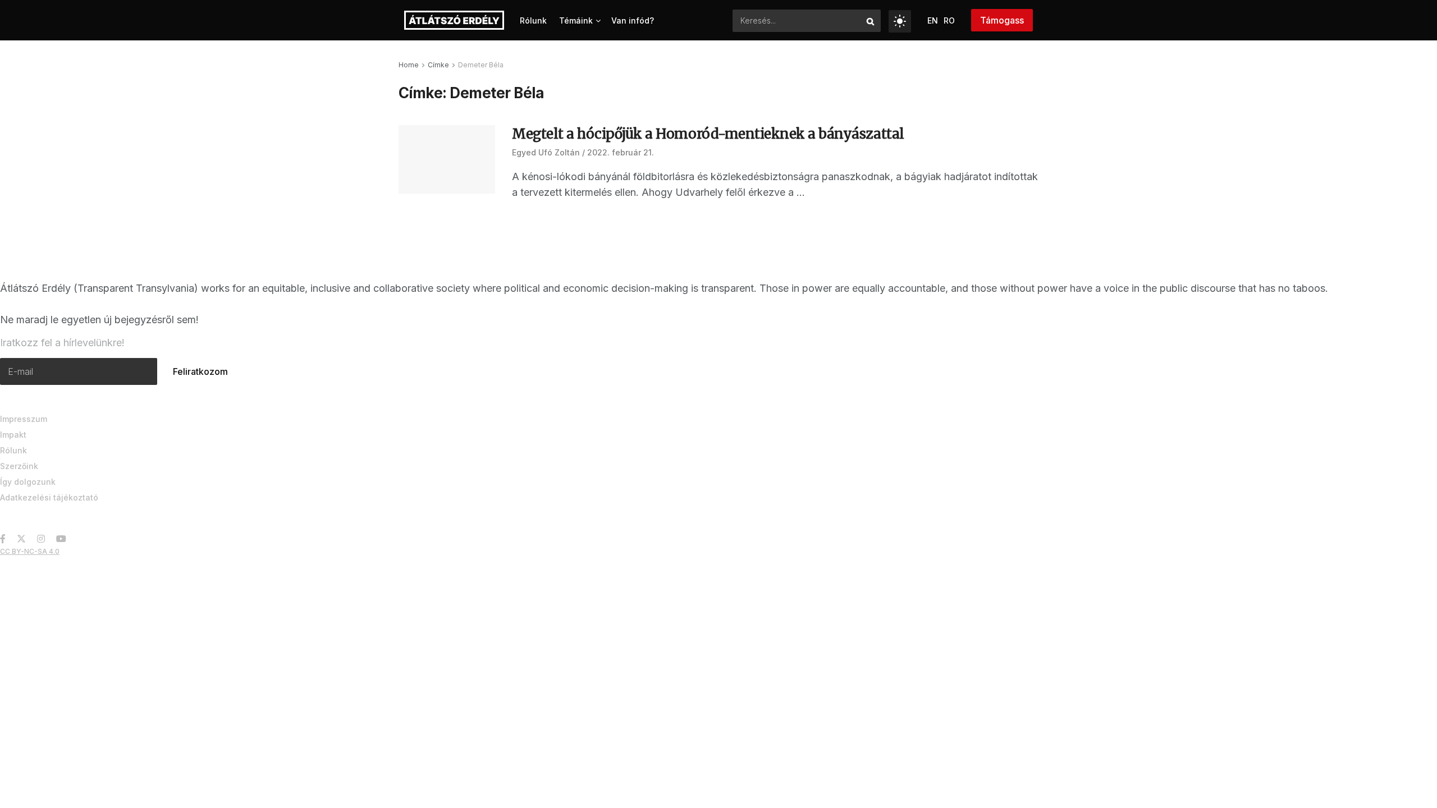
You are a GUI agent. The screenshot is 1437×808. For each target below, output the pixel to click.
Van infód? (632, 20)
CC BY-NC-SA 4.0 (30, 551)
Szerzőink (19, 466)
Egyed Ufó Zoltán (546, 152)
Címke (438, 65)
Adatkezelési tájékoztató (49, 497)
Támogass (1002, 20)
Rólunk (533, 20)
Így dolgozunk (28, 481)
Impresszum (23, 419)
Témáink (576, 20)
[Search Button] (871, 21)
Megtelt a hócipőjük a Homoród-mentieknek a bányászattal (708, 134)
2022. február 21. (620, 152)
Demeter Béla (481, 65)
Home (409, 65)
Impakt (13, 434)
